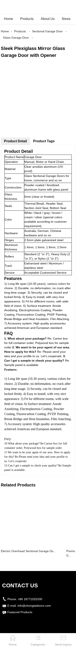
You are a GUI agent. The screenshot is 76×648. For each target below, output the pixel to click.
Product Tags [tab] (44, 141)
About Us (48, 19)
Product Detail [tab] (15, 141)
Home (8, 19)
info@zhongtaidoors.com (34, 605)
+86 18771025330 (30, 599)
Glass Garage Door (16, 37)
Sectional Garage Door (47, 31)
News (66, 19)
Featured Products (19, 612)
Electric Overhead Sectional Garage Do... (28, 551)
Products (27, 19)
